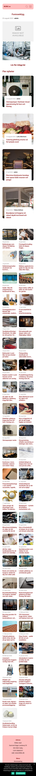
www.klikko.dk (19, 753)
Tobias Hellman (18, 210)
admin (16, 18)
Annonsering (18, 761)
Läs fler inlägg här (18, 65)
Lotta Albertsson (21, 136)
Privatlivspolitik (21, 773)
